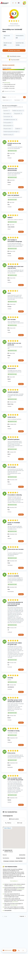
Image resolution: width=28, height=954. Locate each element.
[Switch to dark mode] (16, 3)
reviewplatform (20, 889)
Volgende (22, 916)
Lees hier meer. (14, 905)
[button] (14, 910)
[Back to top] (23, 950)
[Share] (14, 950)
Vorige (5, 916)
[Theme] (18, 950)
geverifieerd (15, 901)
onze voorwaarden (17, 885)
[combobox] (7, 100)
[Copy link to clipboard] (13, 3)
